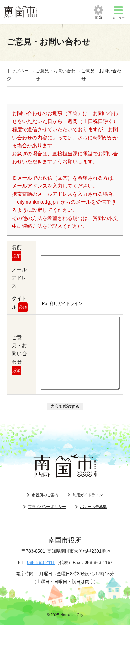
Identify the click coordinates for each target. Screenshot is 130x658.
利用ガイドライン (88, 495)
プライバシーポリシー (47, 506)
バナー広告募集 (93, 506)
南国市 (20, 12)
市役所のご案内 (45, 495)
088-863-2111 (41, 562)
